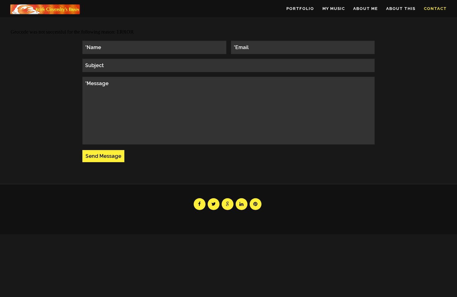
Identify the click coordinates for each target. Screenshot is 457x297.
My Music (333, 8)
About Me (365, 8)
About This (400, 8)
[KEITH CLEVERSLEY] (45, 9)
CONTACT (435, 8)
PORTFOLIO (300, 8)
